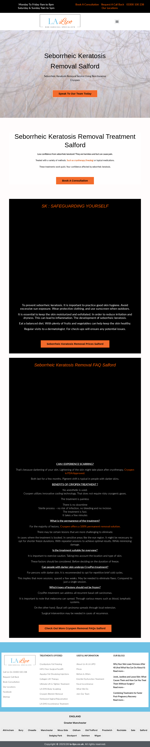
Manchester (47, 730)
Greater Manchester (75, 722)
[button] (117, 21)
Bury (21, 730)
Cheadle (32, 730)
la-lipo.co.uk (77, 744)
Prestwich (107, 730)
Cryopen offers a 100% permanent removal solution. (90, 526)
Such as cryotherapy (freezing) (80, 160)
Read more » (118, 671)
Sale (133, 730)
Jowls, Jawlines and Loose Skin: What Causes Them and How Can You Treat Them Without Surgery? (129, 680)
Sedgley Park (55, 735)
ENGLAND (75, 716)
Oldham (77, 730)
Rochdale (121, 730)
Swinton (85, 735)
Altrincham (8, 730)
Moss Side (63, 730)
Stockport (72, 735)
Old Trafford (91, 730)
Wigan (97, 735)
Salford (143, 730)
